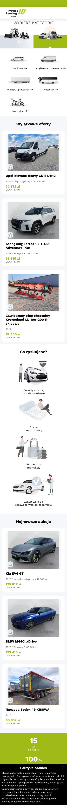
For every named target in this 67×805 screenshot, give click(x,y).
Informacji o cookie (15, 785)
